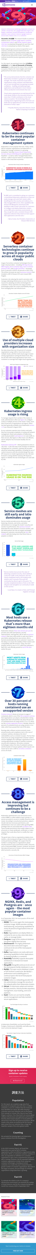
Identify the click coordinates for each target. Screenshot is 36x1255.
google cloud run (26, 34)
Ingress (22, 420)
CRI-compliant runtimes (27, 716)
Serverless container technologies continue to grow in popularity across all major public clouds (18, 252)
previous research (26, 272)
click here (4, 46)
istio (15, 35)
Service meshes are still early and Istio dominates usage (18, 514)
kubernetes (24, 29)
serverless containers (25, 749)
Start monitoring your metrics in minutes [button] (18, 1246)
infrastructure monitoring (13, 29)
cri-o (18, 35)
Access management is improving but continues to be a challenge (18, 807)
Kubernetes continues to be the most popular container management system (18, 138)
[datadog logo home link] (8, 4)
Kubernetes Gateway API (8, 445)
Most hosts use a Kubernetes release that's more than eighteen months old (18, 622)
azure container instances (14, 34)
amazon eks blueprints (19, 32)
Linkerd (3, 534)
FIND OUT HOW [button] (18, 1251)
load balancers (18, 436)
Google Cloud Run (18, 268)
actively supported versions (14, 723)
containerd (9, 32)
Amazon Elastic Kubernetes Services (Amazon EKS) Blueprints (16, 153)
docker (4, 30)
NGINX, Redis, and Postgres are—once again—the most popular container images (18, 908)
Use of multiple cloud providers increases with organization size (18, 343)
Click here (4, 44)
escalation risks (27, 826)
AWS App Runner (27, 265)
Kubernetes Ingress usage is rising (18, 412)
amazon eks (10, 30)
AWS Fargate (5, 267)
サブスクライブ (17, 1081)
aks (15, 30)
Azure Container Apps (16, 267)
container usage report (18, 40)
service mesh (4, 35)
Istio (27, 532)
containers (23, 35)
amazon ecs (31, 29)
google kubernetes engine (23, 30)
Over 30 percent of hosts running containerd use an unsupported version (18, 705)
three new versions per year (22, 631)
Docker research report (24, 42)
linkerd (11, 35)
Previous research (6, 714)
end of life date (27, 647)
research (3, 29)
